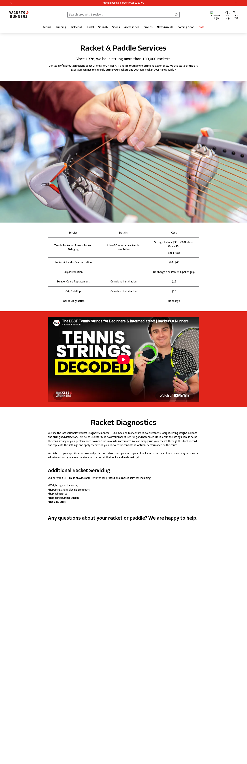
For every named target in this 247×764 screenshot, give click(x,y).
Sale (201, 27)
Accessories (131, 27)
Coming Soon (186, 27)
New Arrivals (165, 27)
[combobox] (123, 15)
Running (61, 27)
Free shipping (110, 3)
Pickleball (76, 27)
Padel (90, 27)
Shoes (116, 27)
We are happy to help (172, 518)
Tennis (47, 27)
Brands (148, 27)
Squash (103, 27)
